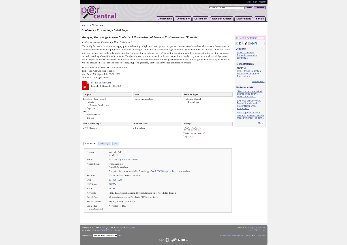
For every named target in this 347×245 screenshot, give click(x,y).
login (255, 2)
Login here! (188, 136)
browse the (87, 236)
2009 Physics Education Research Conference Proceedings (249, 74)
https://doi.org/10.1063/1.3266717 (123, 159)
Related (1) (105, 144)
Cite (115, 144)
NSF (128, 227)
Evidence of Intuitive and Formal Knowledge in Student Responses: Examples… (249, 105)
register (262, 2)
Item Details (90, 144)
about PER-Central (228, 235)
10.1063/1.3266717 (117, 180)
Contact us (242, 58)
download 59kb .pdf (101, 82)
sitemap (261, 235)
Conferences (165, 18)
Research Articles (222, 18)
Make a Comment (245, 52)
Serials (260, 18)
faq (254, 235)
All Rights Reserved (256, 227)
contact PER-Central (256, 230)
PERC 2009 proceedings (165, 171)
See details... (258, 81)
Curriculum (200, 18)
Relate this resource (247, 55)
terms (240, 235)
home (249, 2)
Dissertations (243, 18)
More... (261, 123)
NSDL (133, 227)
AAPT (103, 227)
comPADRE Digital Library (108, 230)
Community (183, 18)
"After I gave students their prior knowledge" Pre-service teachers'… (250, 94)
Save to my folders (248, 38)
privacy (248, 235)
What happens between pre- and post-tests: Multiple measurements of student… (250, 115)
